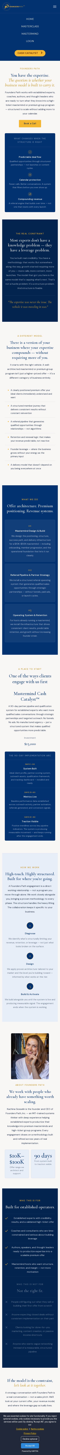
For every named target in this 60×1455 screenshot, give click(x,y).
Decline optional (30, 1439)
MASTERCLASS (30, 26)
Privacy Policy (30, 1433)
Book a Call (30, 123)
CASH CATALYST (27, 53)
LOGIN (30, 41)
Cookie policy (22, 1429)
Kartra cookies (37, 1429)
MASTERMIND (30, 33)
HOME (30, 19)
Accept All (30, 1446)
